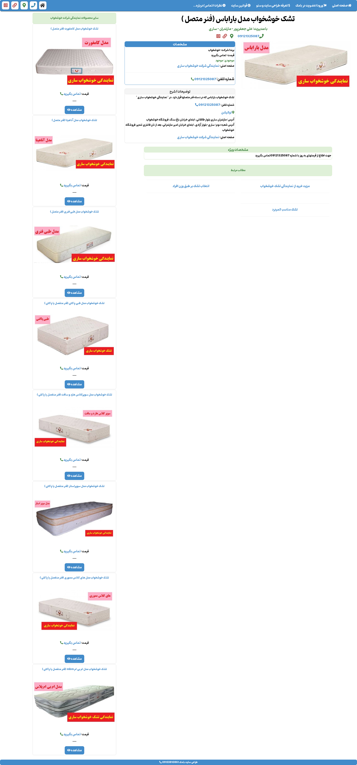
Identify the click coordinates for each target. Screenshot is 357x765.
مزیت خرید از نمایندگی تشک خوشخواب (285, 186)
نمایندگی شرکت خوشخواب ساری (198, 66)
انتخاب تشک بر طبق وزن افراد (191, 186)
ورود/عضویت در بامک (309, 6)
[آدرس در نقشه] (24, 5)
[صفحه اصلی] (42, 5)
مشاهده (76, 110)
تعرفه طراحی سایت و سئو (272, 6)
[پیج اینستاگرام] (5, 5)
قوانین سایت (239, 6)
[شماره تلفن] (33, 5)
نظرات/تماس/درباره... (208, 6)
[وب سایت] (15, 5)
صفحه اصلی (338, 6)
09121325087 (248, 36)
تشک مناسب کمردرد (285, 210)
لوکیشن (226, 113)
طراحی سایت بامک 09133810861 (180, 762)
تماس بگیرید (72, 94)
